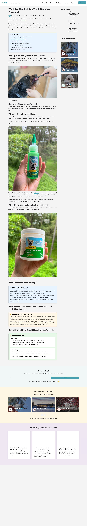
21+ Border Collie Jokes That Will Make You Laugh (18, 448)
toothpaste (36, 192)
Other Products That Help (17, 45)
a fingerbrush (35, 199)
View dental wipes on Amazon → (15, 279)
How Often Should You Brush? (18, 49)
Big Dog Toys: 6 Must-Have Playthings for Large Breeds (67, 448)
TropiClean (24, 121)
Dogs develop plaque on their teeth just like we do (21, 58)
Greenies (38, 299)
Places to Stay (45, 2)
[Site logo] (4, 2)
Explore (51, 2)
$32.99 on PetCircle (12, 123)
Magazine (66, 2)
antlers (11, 321)
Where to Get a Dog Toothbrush (18, 41)
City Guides (58, 2)
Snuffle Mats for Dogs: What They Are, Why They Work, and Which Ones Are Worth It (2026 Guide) (74, 14)
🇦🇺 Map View (82, 2)
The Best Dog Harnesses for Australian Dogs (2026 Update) (74, 22)
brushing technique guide (44, 354)
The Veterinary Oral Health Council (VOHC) (20, 290)
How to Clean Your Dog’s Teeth (18, 39)
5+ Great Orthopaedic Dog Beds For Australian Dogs (42, 448)
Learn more (24, 20)
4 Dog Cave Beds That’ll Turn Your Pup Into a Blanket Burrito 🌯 (73, 30)
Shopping (73, 2)
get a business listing (52, 418)
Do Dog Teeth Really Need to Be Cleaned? (21, 37)
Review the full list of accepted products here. (39, 297)
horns (15, 321)
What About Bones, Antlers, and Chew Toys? (21, 47)
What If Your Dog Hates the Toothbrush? (20, 43)
